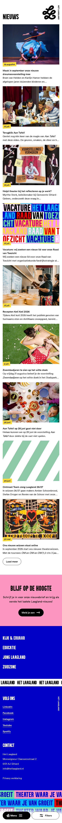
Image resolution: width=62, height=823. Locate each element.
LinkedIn (7, 706)
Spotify (7, 731)
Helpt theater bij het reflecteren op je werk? (27, 191)
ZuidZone (9, 666)
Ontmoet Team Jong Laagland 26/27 (23, 486)
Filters (48, 815)
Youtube (7, 725)
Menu (13, 815)
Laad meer (12, 561)
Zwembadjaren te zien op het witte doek (25, 369)
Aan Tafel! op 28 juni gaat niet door (22, 428)
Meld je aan (28, 612)
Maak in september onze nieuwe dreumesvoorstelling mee (21, 72)
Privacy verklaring (12, 778)
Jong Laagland (14, 657)
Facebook (8, 712)
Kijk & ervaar (14, 638)
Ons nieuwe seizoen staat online (20, 545)
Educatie (9, 647)
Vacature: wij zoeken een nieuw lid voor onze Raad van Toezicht (31, 251)
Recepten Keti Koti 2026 (16, 311)
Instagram (8, 719)
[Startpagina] (50, 12)
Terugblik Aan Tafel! (14, 132)
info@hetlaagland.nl (13, 768)
